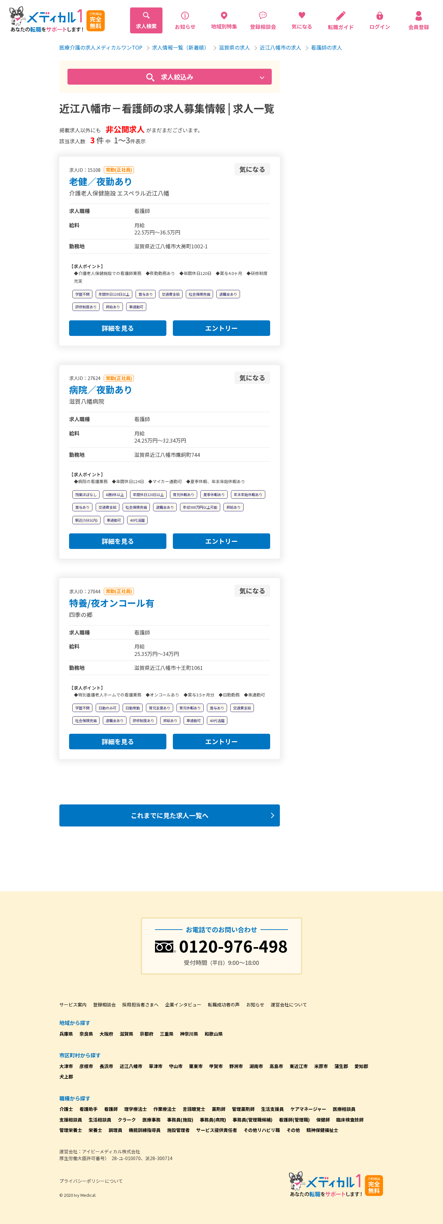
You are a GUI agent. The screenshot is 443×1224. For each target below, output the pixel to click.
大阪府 (106, 1033)
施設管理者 (178, 1130)
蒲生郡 (341, 1066)
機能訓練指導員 (145, 1130)
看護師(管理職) (294, 1119)
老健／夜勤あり (101, 181)
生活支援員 (272, 1109)
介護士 (66, 1109)
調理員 (115, 1130)
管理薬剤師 (243, 1109)
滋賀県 (126, 1033)
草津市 (155, 1066)
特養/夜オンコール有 (111, 602)
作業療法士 (164, 1109)
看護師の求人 (326, 47)
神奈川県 (189, 1033)
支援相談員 (70, 1119)
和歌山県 (214, 1033)
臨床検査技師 (350, 1119)
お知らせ (255, 1004)
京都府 (146, 1033)
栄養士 (95, 1130)
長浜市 (106, 1066)
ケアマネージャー (308, 1109)
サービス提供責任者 (216, 1130)
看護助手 (88, 1109)
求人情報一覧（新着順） (180, 47)
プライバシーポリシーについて (91, 1181)
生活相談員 (100, 1119)
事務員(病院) (213, 1119)
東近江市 (299, 1066)
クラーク (127, 1119)
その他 (293, 1130)
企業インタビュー (183, 1004)
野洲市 (236, 1066)
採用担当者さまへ (140, 1004)
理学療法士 (135, 1109)
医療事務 (151, 1119)
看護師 (111, 1109)
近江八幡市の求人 (280, 47)
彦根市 (86, 1066)
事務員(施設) (180, 1119)
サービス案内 (73, 1004)
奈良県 (86, 1033)
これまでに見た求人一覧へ (170, 815)
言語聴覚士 (194, 1109)
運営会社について (289, 1004)
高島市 (276, 1066)
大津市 (66, 1066)
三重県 (167, 1033)
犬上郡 (66, 1076)
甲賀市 (216, 1066)
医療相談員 (344, 1109)
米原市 (321, 1066)
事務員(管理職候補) (252, 1119)
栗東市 (196, 1066)
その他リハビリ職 (262, 1130)
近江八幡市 (131, 1066)
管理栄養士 (70, 1130)
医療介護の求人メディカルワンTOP (100, 47)
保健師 (323, 1119)
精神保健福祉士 (322, 1130)
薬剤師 (218, 1109)
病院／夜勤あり (101, 389)
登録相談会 (104, 1004)
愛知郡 (361, 1066)
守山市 (176, 1066)
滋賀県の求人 (234, 47)
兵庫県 (66, 1033)
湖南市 (256, 1066)
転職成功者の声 (224, 1004)
